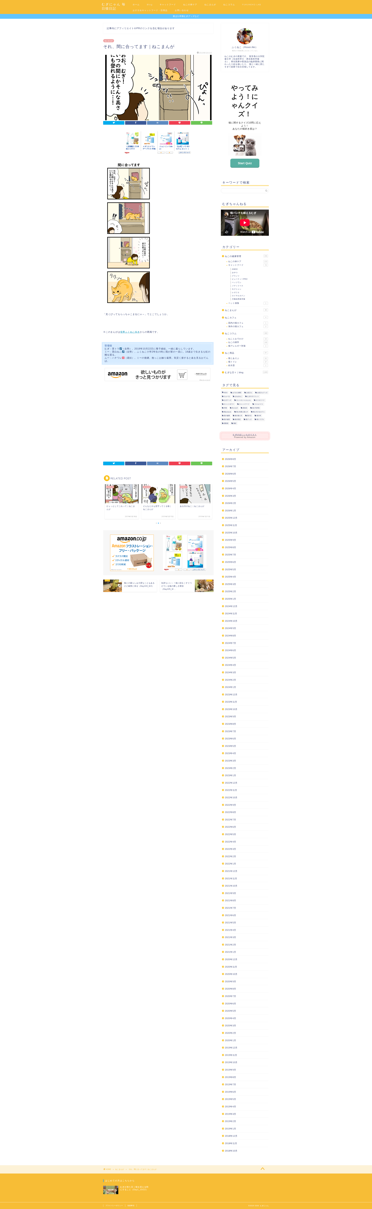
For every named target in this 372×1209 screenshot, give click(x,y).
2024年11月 (231, 613)
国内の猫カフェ (247, 323)
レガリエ (235, 292)
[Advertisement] (157, 421)
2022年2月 (230, 856)
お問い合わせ (182, 10)
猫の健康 (227, 415)
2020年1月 (230, 1040)
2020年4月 (230, 1018)
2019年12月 (231, 1047)
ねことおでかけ (247, 339)
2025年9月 (230, 540)
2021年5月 (230, 922)
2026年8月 (230, 459)
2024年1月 (230, 687)
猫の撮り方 (238, 415)
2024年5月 (230, 657)
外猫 (225, 408)
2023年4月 (230, 753)
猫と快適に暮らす (242, 412)
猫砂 (234, 423)
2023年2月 (230, 768)
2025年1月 (230, 599)
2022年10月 (231, 797)
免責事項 (130, 1205)
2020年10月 (231, 974)
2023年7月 (230, 731)
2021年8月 (230, 900)
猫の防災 (238, 419)
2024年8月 (230, 635)
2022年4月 (230, 841)
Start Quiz (245, 163)
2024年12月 (231, 606)
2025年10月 (231, 532)
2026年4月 (230, 488)
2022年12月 (231, 783)
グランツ (235, 276)
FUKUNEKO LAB (251, 4)
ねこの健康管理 (246, 256)
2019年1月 (230, 1128)
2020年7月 (230, 996)
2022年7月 (230, 819)
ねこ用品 (246, 353)
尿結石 (245, 408)
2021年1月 (230, 952)
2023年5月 (230, 746)
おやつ (235, 273)
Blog (149, 4)
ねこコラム (229, 4)
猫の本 (259, 415)
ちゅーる (227, 396)
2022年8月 (230, 812)
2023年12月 (231, 694)
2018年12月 (231, 1136)
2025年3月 (230, 584)
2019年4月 (230, 1106)
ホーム (136, 4)
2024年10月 (231, 621)
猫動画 (226, 423)
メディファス (237, 286)
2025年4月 (230, 576)
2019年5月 (230, 1099)
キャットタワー (229, 404)
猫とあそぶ (247, 358)
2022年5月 (230, 834)
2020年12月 (231, 959)
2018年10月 (231, 1151)
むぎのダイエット (253, 396)
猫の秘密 (227, 419)
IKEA (225, 392)
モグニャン (236, 289)
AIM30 (235, 269)
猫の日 (249, 415)
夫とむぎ (235, 408)
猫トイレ (247, 362)
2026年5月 (230, 481)
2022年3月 (230, 849)
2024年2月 (230, 680)
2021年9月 (230, 893)
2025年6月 (230, 562)
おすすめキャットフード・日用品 (150, 10)
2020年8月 (230, 989)
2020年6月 (230, 1003)
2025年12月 (231, 518)
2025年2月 (230, 591)
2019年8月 (230, 1077)
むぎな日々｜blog (246, 372)
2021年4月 (230, 930)
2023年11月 (231, 702)
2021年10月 (231, 886)
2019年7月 (230, 1084)
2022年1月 (230, 863)
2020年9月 (230, 981)
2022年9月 (230, 805)
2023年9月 (230, 716)
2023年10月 (231, 709)
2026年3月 (230, 496)
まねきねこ (238, 396)
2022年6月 (230, 827)
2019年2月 (230, 1121)
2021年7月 (230, 908)
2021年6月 (230, 915)
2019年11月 (231, 1055)
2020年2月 (230, 1033)
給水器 (247, 365)
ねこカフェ (245, 317)
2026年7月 (230, 466)
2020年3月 (230, 1025)
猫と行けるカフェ (259, 412)
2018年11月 (231, 1143)
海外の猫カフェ (247, 326)
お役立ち (249, 392)
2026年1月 (230, 510)
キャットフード (168, 4)
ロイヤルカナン (238, 296)
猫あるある (227, 412)
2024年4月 (230, 665)
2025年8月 (230, 547)
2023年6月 (230, 738)
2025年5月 (230, 569)
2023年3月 (230, 760)
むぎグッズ (227, 400)
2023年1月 (230, 775)
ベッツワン (236, 282)
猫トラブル (260, 419)
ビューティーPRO (239, 279)
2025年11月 (231, 525)
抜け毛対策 (256, 408)
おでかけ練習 (237, 392)
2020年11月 (231, 967)
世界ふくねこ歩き (130, 332)
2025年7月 (230, 554)
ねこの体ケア (190, 4)
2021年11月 (231, 878)
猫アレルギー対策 (247, 346)
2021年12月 (231, 871)
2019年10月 (231, 1062)
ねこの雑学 (247, 342)
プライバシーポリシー (114, 1205)
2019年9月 (230, 1070)
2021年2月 (230, 944)
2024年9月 (230, 628)
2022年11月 (231, 790)
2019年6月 (230, 1092)
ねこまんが (210, 4)
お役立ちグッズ (262, 392)
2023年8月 (230, 724)
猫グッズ (249, 419)
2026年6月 (230, 474)
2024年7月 (230, 643)
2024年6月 (230, 650)
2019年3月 (230, 1114)
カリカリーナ (260, 400)
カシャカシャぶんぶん (243, 400)
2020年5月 (230, 1011)
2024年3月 (230, 672)
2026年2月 (230, 503)
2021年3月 (230, 937)
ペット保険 (247, 303)
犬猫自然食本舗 (238, 299)
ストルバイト (258, 404)
